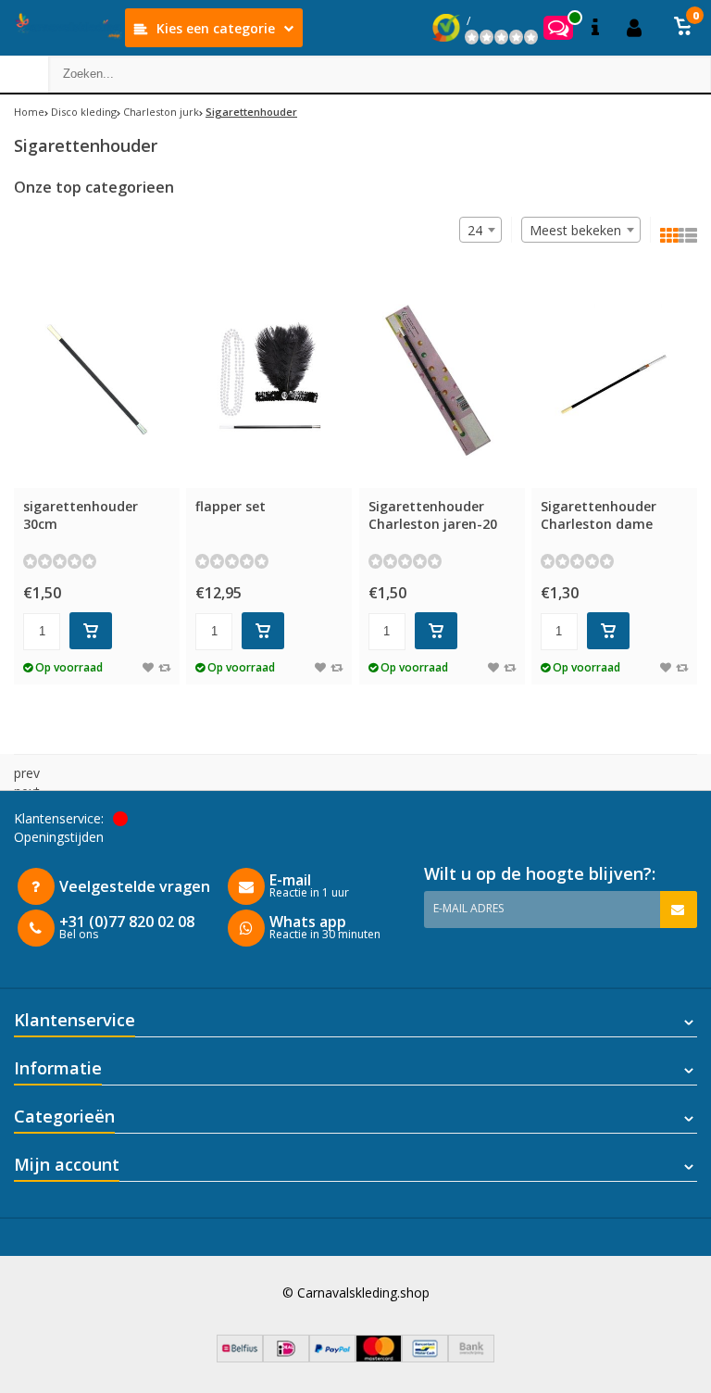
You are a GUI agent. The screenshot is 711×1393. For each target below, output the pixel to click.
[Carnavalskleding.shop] (62, 27)
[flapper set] (269, 381)
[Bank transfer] (471, 1357)
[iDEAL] (286, 1357)
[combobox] (581, 230)
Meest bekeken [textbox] (575, 230)
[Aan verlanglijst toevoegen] (148, 667)
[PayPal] (332, 1357)
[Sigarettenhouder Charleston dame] (614, 381)
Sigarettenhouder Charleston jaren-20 (432, 515)
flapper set (230, 506)
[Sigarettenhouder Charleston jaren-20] (442, 381)
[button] (683, 28)
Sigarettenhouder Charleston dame (598, 515)
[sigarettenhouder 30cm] (96, 381)
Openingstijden (59, 837)
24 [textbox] (475, 230)
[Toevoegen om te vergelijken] (164, 667)
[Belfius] (240, 1357)
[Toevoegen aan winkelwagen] (90, 630)
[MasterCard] (379, 1357)
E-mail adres (468, 908)
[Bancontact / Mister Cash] (425, 1357)
